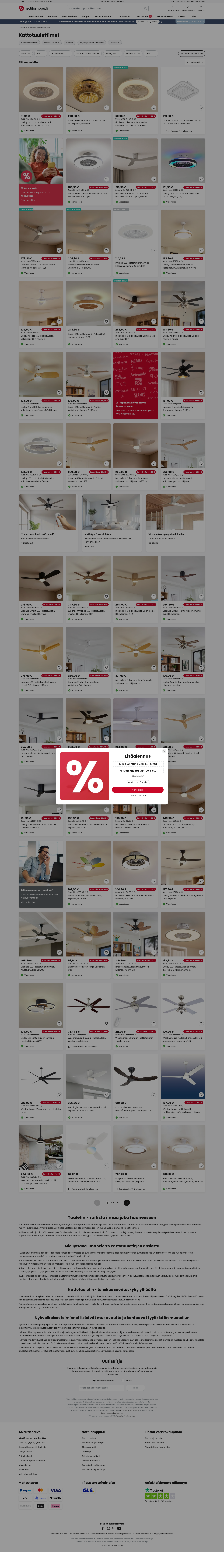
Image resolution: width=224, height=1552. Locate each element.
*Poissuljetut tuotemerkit (138, 795)
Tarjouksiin (137, 790)
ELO (137, 782)
